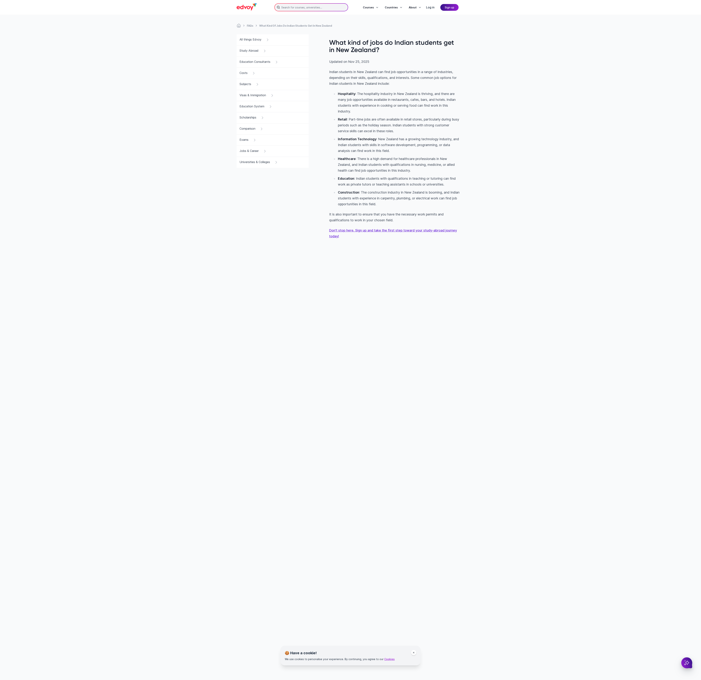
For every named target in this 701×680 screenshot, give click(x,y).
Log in (430, 7)
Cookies (389, 659)
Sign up (449, 7)
